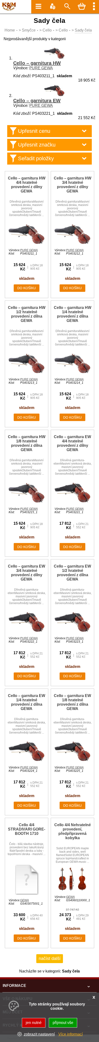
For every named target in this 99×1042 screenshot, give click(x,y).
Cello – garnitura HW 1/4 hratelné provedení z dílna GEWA (72, 314)
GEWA (24, 900)
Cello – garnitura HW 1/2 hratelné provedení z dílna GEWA (26, 314)
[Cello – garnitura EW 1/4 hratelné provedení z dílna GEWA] (26, 761)
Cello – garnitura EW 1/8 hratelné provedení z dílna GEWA (72, 702)
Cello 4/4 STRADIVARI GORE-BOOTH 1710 (26, 829)
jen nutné (34, 1023)
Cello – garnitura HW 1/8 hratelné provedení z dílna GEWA (26, 443)
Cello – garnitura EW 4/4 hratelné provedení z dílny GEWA (72, 443)
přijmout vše (63, 1023)
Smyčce (29, 30)
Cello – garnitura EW (37, 100)
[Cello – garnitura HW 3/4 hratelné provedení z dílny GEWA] (72, 244)
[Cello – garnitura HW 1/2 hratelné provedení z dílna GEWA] (26, 373)
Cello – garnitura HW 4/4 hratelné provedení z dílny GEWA (26, 184)
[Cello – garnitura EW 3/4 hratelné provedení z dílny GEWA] (26, 632)
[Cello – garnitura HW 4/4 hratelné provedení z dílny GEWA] (26, 244)
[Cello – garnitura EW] (54, 96)
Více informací (70, 1034)
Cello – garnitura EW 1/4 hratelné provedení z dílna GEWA (26, 702)
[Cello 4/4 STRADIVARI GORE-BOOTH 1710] (26, 894)
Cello (47, 30)
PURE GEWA (41, 68)
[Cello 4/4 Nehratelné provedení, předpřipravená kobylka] (72, 891)
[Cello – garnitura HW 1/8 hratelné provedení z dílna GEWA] (26, 502)
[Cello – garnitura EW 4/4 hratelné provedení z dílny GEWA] (72, 502)
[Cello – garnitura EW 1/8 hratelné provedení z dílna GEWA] (72, 761)
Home (10, 30)
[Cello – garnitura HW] (54, 58)
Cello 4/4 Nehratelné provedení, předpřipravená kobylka (72, 831)
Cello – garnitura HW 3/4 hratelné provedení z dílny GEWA (72, 184)
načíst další (50, 958)
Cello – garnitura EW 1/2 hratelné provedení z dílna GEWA (72, 572)
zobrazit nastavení (39, 1034)
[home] (8, 9)
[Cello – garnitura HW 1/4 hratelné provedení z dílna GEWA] (72, 373)
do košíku (26, 288)
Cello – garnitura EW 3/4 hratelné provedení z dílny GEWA (26, 572)
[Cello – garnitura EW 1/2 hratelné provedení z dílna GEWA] (72, 632)
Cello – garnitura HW (37, 63)
